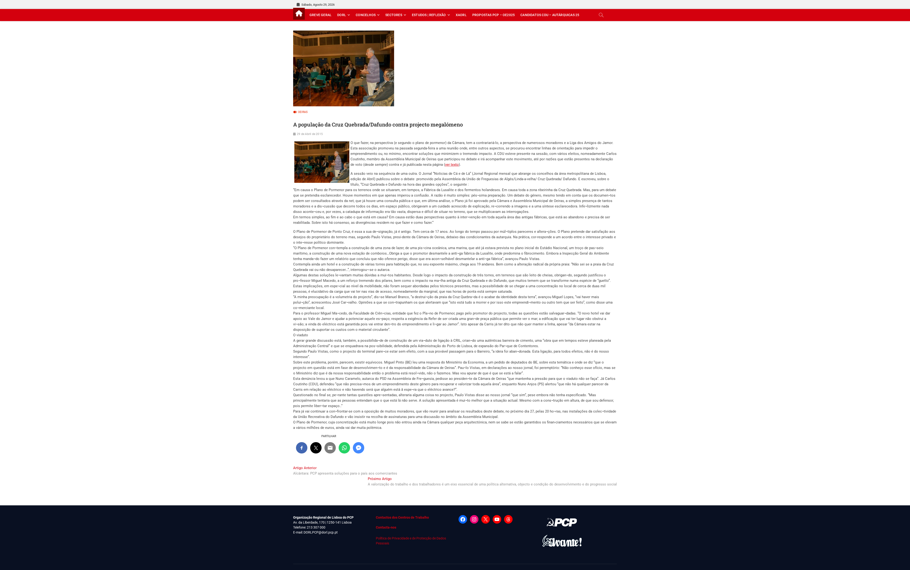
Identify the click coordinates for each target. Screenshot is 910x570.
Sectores (393, 15)
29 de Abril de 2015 (310, 134)
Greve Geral (320, 15)
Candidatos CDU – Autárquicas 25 (549, 15)
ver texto (452, 164)
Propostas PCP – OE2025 (493, 15)
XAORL (461, 15)
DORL (341, 15)
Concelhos (366, 15)
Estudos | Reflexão (429, 15)
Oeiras (303, 112)
